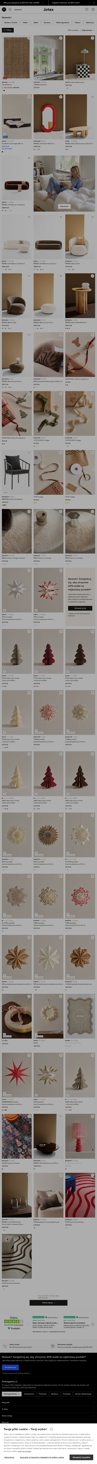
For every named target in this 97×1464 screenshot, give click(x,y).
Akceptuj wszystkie (81, 1457)
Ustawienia (9, 1457)
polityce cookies (24, 1451)
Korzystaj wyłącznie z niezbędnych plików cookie (42, 1457)
